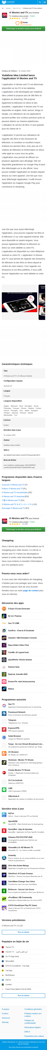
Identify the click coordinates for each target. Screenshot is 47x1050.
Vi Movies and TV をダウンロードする (17, 504)
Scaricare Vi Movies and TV (13, 485)
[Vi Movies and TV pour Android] (4, 15)
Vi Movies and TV (24, 12)
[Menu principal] (44, 2)
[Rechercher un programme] (40, 2)
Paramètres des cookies (34, 1036)
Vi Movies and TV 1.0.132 (12, 926)
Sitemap (5, 1022)
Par (18, 16)
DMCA (27, 1032)
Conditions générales (33, 1009)
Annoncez (6, 1018)
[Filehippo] (8, 2)
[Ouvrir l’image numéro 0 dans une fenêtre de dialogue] (19, 302)
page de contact (31, 590)
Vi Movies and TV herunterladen (15, 492)
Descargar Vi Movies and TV (13, 508)
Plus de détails (23, 932)
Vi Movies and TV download (13, 496)
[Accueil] (3, 8)
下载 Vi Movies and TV (11, 500)
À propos (5, 1009)
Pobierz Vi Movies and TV (12, 489)
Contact (5, 1013)
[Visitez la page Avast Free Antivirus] (23, 23)
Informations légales (32, 1027)
